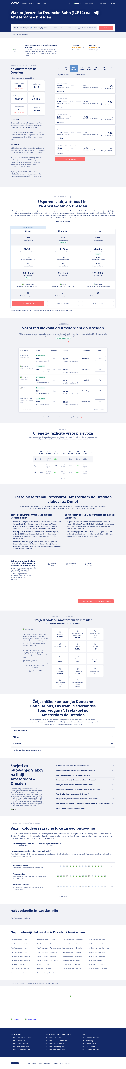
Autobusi (31, 3)
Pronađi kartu (19, 89)
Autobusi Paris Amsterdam (55, 1050)
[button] (59, 28)
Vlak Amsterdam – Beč (97, 940)
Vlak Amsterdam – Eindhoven (21, 918)
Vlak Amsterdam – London (46, 940)
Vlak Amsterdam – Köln (97, 952)
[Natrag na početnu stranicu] (16, 3)
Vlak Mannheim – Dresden (20, 973)
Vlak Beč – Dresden (95, 960)
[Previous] (34, 452)
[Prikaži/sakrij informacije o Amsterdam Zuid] (112, 876)
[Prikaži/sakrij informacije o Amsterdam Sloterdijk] (112, 887)
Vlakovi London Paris (18, 1041)
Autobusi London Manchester (57, 1041)
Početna (13, 983)
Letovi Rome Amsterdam (90, 1050)
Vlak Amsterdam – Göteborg (47, 952)
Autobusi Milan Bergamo (55, 1047)
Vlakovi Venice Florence (19, 1044)
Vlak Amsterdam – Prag (19, 952)
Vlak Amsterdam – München (73, 940)
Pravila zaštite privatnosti (61, 1063)
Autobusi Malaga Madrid (55, 1044)
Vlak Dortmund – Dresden (72, 969)
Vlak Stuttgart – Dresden (71, 965)
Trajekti (44, 3)
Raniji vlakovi (26, 410)
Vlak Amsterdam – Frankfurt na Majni (50, 948)
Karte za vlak (16, 1034)
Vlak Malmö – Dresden (97, 965)
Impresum (32, 1063)
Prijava (113, 3)
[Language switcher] (78, 3)
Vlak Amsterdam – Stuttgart (72, 952)
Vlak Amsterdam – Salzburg (72, 956)
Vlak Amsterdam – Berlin (19, 944)
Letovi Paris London (88, 1047)
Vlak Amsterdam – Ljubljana (20, 960)
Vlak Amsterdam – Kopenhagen (100, 944)
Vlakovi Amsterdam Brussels (21, 1038)
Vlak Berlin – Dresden (18, 965)
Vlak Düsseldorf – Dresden (20, 969)
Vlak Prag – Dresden (44, 965)
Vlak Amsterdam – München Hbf (48, 960)
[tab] (63, 75)
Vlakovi (24, 3)
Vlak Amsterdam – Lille (97, 956)
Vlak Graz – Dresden (44, 969)
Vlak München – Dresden (71, 960)
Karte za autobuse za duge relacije (58, 1034)
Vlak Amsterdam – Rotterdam (47, 956)
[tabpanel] (81, 587)
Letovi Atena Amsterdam (90, 1038)
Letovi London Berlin (88, 1044)
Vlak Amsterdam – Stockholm (73, 944)
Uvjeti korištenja (44, 1063)
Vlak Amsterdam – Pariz (19, 940)
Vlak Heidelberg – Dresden (46, 973)
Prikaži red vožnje (18, 112)
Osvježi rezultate (62, 342)
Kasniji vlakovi (99, 410)
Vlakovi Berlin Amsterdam (20, 1050)
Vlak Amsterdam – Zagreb (46, 944)
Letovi (38, 3)
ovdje (81, 417)
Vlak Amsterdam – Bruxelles (72, 948)
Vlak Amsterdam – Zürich (19, 948)
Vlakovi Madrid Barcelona (20, 1047)
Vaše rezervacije (90, 3)
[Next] (111, 68)
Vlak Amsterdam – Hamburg (99, 948)
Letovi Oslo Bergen (88, 1041)
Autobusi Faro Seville (53, 1038)
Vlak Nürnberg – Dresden (98, 969)
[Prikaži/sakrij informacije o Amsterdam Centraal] (112, 866)
